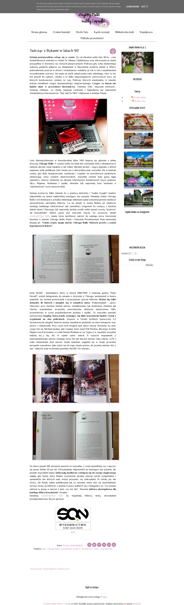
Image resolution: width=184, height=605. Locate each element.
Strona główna (39, 32)
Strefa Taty (82, 32)
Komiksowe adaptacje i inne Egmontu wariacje (138, 185)
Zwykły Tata (139, 101)
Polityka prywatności (92, 38)
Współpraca (146, 32)
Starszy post (63, 569)
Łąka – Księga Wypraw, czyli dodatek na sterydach (139, 128)
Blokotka (137, 604)
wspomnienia (106, 549)
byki (44, 549)
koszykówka (66, 549)
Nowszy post (36, 569)
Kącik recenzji (101, 32)
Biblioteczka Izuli (124, 32)
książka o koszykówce (83, 549)
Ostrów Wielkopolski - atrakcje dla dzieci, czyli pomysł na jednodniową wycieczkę (138, 166)
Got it (144, 6)
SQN (73, 532)
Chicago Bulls (53, 549)
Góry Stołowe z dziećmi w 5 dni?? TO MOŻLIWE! (139, 204)
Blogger (103, 597)
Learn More (132, 6)
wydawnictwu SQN (40, 216)
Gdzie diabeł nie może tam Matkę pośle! (138, 147)
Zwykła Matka (139, 97)
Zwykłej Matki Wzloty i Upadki (57, 604)
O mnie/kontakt (61, 32)
